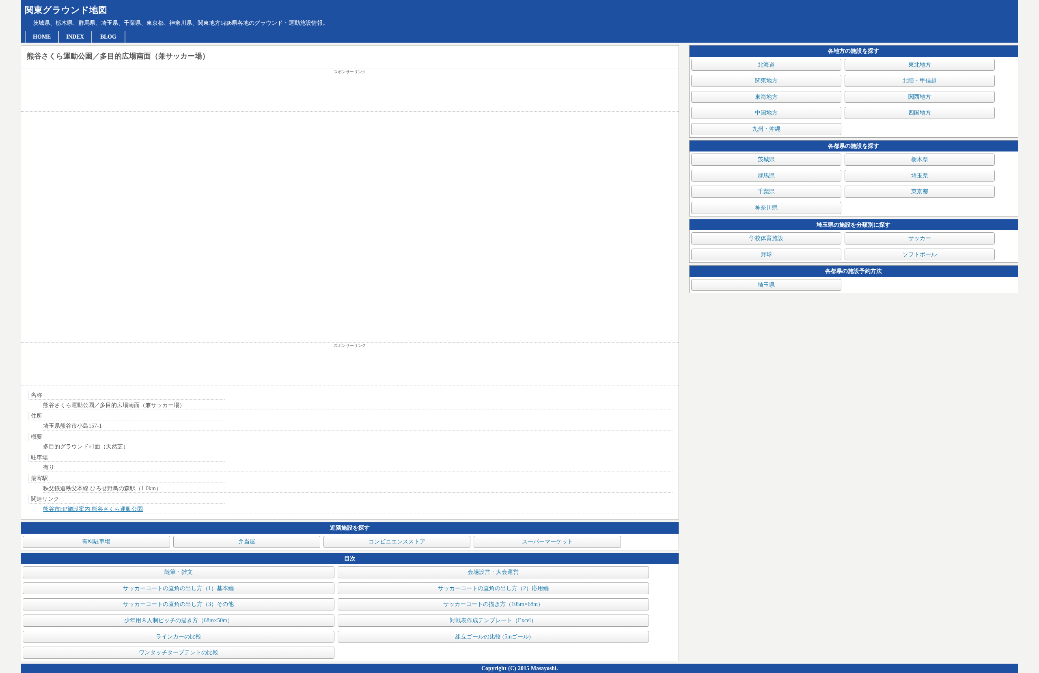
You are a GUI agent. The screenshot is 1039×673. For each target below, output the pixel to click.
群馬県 (766, 176)
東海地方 (766, 97)
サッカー (919, 238)
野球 (766, 254)
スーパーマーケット (547, 542)
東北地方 (919, 65)
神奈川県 (766, 208)
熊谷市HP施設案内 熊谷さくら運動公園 (93, 509)
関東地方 (766, 81)
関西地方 (919, 97)
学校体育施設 (766, 238)
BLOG (108, 37)
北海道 (766, 65)
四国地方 (919, 113)
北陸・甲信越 (920, 81)
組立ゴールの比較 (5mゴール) (493, 637)
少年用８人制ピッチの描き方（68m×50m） (178, 620)
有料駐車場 (96, 542)
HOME (42, 37)
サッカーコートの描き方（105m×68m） (493, 604)
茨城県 (766, 159)
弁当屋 (246, 542)
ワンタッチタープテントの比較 (178, 652)
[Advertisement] (349, 93)
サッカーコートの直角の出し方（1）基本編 (178, 588)
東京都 (919, 191)
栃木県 (919, 159)
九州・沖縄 (766, 129)
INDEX (75, 37)
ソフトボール (920, 254)
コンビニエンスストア (397, 542)
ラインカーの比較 (178, 637)
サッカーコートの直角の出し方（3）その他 (178, 604)
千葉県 (766, 191)
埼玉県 (919, 176)
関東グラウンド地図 (66, 10)
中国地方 (766, 113)
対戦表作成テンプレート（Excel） (493, 620)
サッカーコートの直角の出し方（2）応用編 (493, 588)
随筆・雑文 (178, 572)
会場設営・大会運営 (493, 572)
